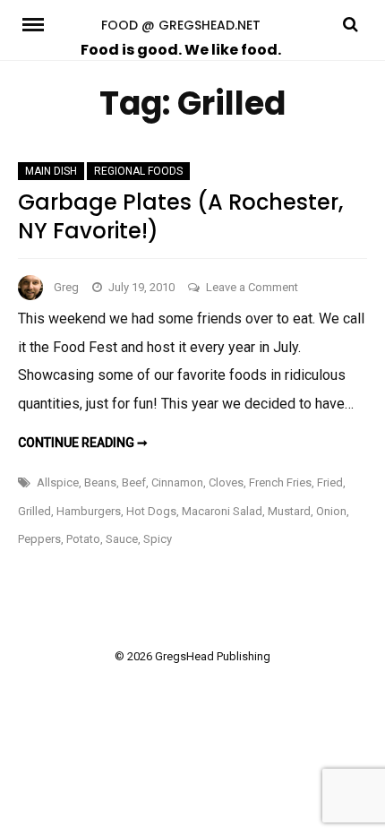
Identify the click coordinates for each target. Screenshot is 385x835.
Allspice (58, 482)
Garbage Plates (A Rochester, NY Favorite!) (180, 216)
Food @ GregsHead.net (181, 25)
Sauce (122, 539)
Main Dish (51, 171)
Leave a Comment (252, 287)
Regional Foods (138, 171)
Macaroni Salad (222, 511)
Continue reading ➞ (83, 442)
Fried (330, 482)
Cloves (226, 482)
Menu (39, 23)
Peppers (39, 539)
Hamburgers (88, 511)
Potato (83, 539)
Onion (331, 511)
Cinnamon (177, 482)
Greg (66, 287)
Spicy (157, 539)
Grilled (34, 511)
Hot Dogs (151, 511)
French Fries (280, 482)
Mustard (289, 511)
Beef (134, 482)
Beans (100, 482)
